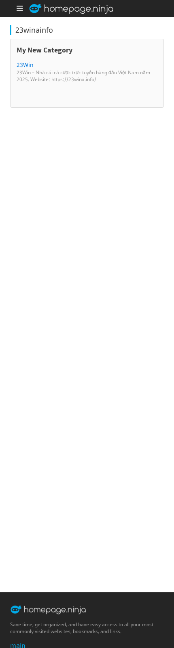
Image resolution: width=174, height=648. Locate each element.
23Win (25, 65)
